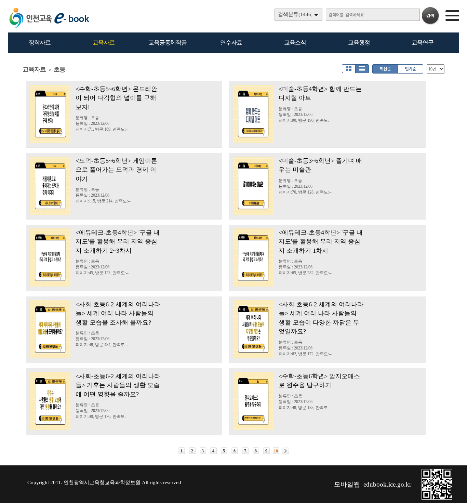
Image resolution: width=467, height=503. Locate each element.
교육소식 (295, 42)
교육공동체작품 (167, 42)
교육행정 (359, 42)
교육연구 (422, 42)
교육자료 (104, 42)
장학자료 (40, 42)
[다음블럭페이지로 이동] (285, 451)
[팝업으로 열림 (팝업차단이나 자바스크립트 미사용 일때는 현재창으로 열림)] (437, 498)
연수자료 (231, 42)
